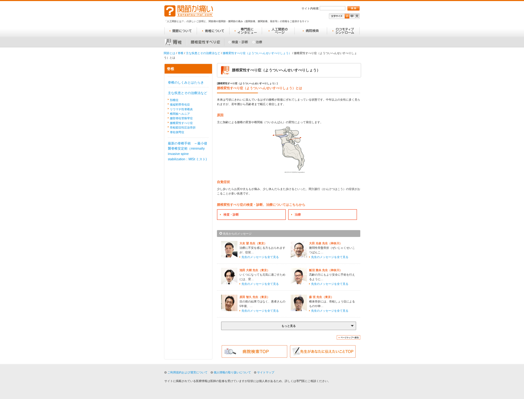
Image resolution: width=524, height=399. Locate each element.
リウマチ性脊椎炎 (181, 109)
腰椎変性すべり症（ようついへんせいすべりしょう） (257, 53)
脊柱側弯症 (177, 132)
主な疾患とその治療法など (203, 53)
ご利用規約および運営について (187, 372)
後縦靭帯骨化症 (180, 104)
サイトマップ (265, 372)
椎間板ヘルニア (180, 113)
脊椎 (180, 53)
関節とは (169, 53)
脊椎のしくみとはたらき (186, 82)
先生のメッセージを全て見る (260, 257)
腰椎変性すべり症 (181, 123)
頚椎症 (174, 100)
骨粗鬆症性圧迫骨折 (183, 127)
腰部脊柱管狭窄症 (181, 118)
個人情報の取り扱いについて (232, 372)
